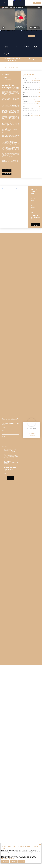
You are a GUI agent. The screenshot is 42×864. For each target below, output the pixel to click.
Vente (3, 67)
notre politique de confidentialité (7, 858)
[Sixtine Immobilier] (19, 3)
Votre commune (5, 439)
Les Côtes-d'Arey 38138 (13, 67)
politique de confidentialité (12, 473)
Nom (3, 430)
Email (3, 433)
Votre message (5, 446)
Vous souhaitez (4, 442)
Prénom (3, 427)
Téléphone (4, 436)
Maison (6, 67)
